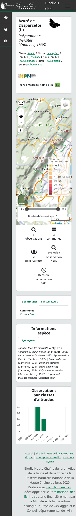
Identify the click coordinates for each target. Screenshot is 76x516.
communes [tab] (29, 301)
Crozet (24, 314)
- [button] (21, 123)
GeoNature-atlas (58, 487)
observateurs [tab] (49, 301)
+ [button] (21, 111)
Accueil (29, 453)
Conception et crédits (48, 457)
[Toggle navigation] (67, 6)
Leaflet (58, 223)
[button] (21, 103)
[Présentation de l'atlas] (6, 29)
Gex (32, 314)
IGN (68, 223)
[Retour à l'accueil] (6, 17)
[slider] (58, 209)
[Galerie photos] (6, 41)
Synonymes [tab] (28, 340)
